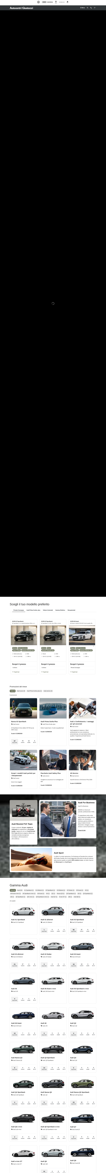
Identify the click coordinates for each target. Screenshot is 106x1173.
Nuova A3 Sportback (18, 721)
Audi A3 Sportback (77, 919)
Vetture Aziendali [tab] (48, 610)
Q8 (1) (70, 896)
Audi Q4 (73, 1058)
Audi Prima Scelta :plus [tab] (33, 610)
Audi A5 (14, 989)
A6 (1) (48, 893)
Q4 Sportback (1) (87, 893)
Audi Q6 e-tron (16, 1127)
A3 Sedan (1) (70, 890)
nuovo (22, 741)
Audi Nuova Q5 (46, 1092)
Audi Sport (59, 853)
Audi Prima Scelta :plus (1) (34, 691)
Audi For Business (86, 803)
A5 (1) (86, 890)
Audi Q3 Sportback (48, 1058)
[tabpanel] (53, 646)
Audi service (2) (48, 691)
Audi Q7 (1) (54, 896)
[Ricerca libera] (87, 7)
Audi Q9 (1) (77, 896)
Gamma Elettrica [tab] (60, 610)
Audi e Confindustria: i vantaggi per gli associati (82, 723)
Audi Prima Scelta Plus (49, 721)
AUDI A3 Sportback (18, 621)
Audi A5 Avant (75, 954)
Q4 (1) (79, 893)
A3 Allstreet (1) (61, 890)
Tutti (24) (12, 890)
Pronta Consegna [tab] (19, 610)
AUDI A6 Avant (74, 621)
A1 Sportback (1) (29, 890)
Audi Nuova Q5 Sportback (79, 1092)
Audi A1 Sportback (18, 919)
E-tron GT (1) (62, 896)
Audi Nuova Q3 (16, 1058)
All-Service (74, 773)
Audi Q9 (73, 1160)
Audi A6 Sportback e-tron (79, 989)
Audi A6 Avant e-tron (48, 989)
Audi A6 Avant (16, 1023)
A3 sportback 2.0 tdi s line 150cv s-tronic (51, 623)
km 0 (34, 741)
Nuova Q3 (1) (60, 893)
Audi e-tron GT (16, 1161)
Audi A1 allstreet (47, 919)
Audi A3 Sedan (46, 954)
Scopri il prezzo (19, 664)
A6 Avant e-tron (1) (15, 893)
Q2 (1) (53, 893)
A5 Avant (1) (79, 890)
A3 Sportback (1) (50, 890)
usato (28, 741)
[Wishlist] (94, 7)
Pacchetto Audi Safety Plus (51, 773)
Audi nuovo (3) (21, 691)
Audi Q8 (44, 1161)
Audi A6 (43, 1023)
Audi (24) (19, 890)
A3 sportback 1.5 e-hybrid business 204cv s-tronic (24, 623)
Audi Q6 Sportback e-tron (50, 1127)
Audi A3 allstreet (17, 954)
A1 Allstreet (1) (40, 890)
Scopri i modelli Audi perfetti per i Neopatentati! (23, 774)
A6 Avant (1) (40, 893)
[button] (94, 646)
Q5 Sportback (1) (20, 896)
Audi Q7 (73, 1127)
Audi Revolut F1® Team (22, 824)
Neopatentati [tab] (71, 610)
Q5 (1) (12, 896)
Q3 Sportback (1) (71, 893)
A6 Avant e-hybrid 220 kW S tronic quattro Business (82, 623)
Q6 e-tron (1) (30, 896)
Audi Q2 (73, 1023)
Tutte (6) (12, 691)
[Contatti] (91, 7)
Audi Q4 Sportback (18, 1092)
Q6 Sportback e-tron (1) (42, 896)
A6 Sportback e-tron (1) (29, 893)
